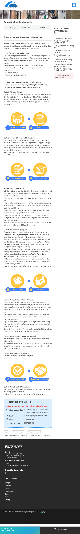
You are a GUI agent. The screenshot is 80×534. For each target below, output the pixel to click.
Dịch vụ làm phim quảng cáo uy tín (18, 432)
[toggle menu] (74, 5)
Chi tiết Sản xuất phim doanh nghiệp (62, 76)
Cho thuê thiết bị (10, 491)
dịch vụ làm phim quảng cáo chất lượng (15, 435)
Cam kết (43, 28)
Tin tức (7, 497)
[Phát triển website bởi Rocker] (43, 510)
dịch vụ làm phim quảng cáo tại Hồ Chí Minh (38, 435)
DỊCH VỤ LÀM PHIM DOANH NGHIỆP (61, 42)
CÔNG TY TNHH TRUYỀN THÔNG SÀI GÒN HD (26, 406)
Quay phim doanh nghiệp (64, 38)
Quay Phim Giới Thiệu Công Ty (64, 47)
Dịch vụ (7, 488)
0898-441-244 (29, 419)
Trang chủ (8, 483)
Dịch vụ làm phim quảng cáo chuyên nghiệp (63, 60)
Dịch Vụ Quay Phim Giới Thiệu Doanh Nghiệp (63, 65)
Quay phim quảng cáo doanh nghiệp (62, 56)
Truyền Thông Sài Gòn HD (13, 44)
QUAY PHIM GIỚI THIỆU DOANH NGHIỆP (63, 70)
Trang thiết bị (27, 28)
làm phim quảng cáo (34, 432)
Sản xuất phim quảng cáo (18, 230)
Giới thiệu (12, 28)
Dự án (7, 494)
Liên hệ (7, 500)
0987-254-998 (29, 423)
